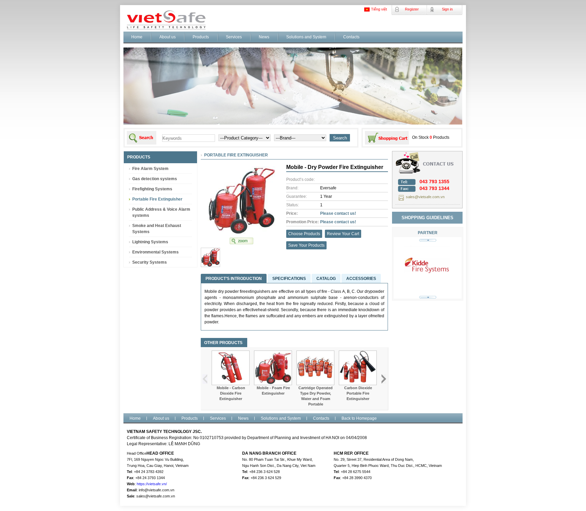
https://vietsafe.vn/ (152, 484)
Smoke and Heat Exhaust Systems (156, 228)
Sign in (447, 9)
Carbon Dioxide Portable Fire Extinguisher (358, 393)
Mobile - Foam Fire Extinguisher (273, 390)
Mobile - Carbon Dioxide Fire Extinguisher (231, 393)
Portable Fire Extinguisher (157, 199)
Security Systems (149, 262)
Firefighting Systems (152, 189)
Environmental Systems (155, 252)
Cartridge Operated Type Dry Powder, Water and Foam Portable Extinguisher (315, 399)
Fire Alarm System (150, 168)
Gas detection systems (154, 178)
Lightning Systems (150, 242)
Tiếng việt (379, 9)
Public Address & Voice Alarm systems (161, 212)
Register (412, 9)
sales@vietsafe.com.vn (425, 197)
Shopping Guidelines (427, 217)
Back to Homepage (359, 418)
